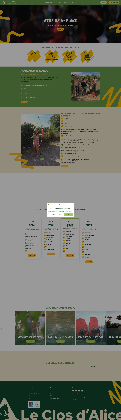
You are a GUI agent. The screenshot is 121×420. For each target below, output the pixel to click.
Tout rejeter (60, 214)
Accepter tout (68, 214)
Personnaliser (52, 214)
